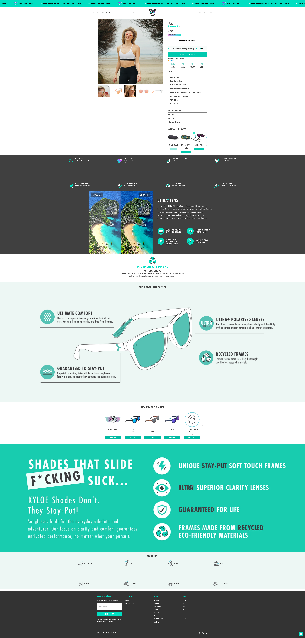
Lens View (171, 118)
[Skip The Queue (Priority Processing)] (192, 419)
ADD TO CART (113, 437)
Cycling (184, 606)
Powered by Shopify (112, 633)
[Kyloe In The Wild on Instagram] (203, 633)
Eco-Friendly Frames (129, 603)
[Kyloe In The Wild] (152, 12)
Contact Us (156, 610)
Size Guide (171, 114)
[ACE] (133, 419)
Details (170, 71)
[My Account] (204, 12)
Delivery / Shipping (174, 122)
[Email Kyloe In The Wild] (206, 633)
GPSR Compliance (157, 616)
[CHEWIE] (152, 419)
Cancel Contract (157, 622)
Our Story (127, 600)
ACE (14, 632)
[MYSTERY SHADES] (113, 419)
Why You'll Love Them (174, 110)
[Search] (200, 12)
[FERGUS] (172, 419)
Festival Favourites (186, 619)
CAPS (120, 12)
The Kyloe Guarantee (158, 613)
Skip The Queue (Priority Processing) (183, 48)
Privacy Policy (156, 603)
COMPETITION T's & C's (158, 619)
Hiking (184, 603)
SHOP (94, 12)
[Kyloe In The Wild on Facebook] (199, 633)
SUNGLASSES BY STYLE (107, 12)
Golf (183, 610)
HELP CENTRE (156, 600)
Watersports (185, 613)
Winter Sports (185, 616)
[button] (173, 26)
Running (184, 600)
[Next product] (202, 425)
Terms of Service (157, 606)
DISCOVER (129, 12)
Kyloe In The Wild (104, 633)
